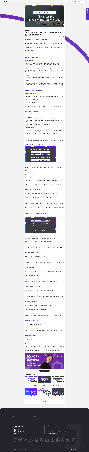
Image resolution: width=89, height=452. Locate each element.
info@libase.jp (16, 433)
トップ (26, 28)
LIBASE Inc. (19, 426)
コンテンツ (29, 28)
